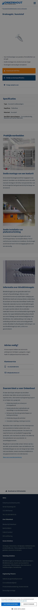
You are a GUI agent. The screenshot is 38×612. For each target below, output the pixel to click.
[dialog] (19, 604)
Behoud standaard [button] (29, 604)
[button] (19, 609)
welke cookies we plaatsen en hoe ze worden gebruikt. (14, 601)
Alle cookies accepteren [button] (11, 604)
